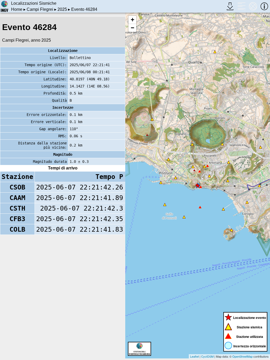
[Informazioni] (264, 6)
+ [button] (132, 19)
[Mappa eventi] (253, 6)
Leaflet (194, 356)
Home (16, 9)
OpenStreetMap (242, 356)
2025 (62, 9)
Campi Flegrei (40, 9)
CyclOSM (207, 356)
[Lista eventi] (241, 6)
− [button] (132, 28)
